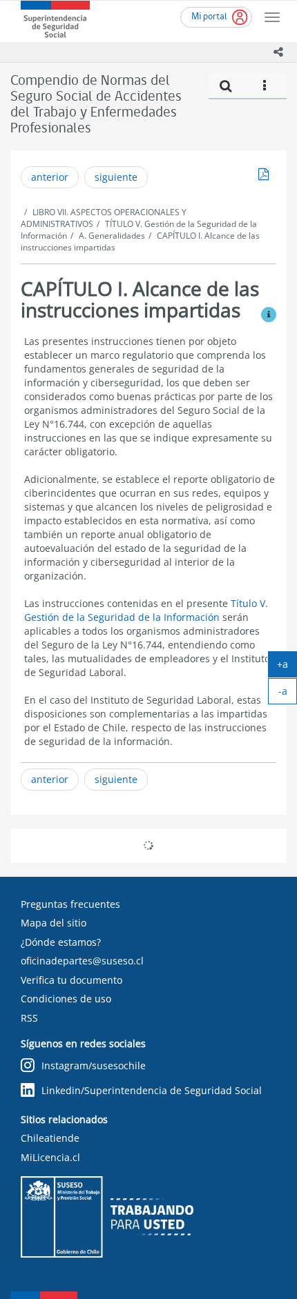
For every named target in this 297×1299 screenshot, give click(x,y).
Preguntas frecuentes (70, 904)
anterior (49, 177)
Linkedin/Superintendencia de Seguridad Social (151, 1090)
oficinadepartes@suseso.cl (82, 960)
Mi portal (209, 17)
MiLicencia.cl (50, 1157)
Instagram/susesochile (93, 1065)
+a (287, 667)
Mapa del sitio (53, 922)
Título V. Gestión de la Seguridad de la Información (146, 610)
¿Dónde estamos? (61, 942)
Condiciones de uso (66, 998)
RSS (29, 1017)
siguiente (116, 177)
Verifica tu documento (71, 979)
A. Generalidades (112, 235)
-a (287, 694)
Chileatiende (50, 1137)
